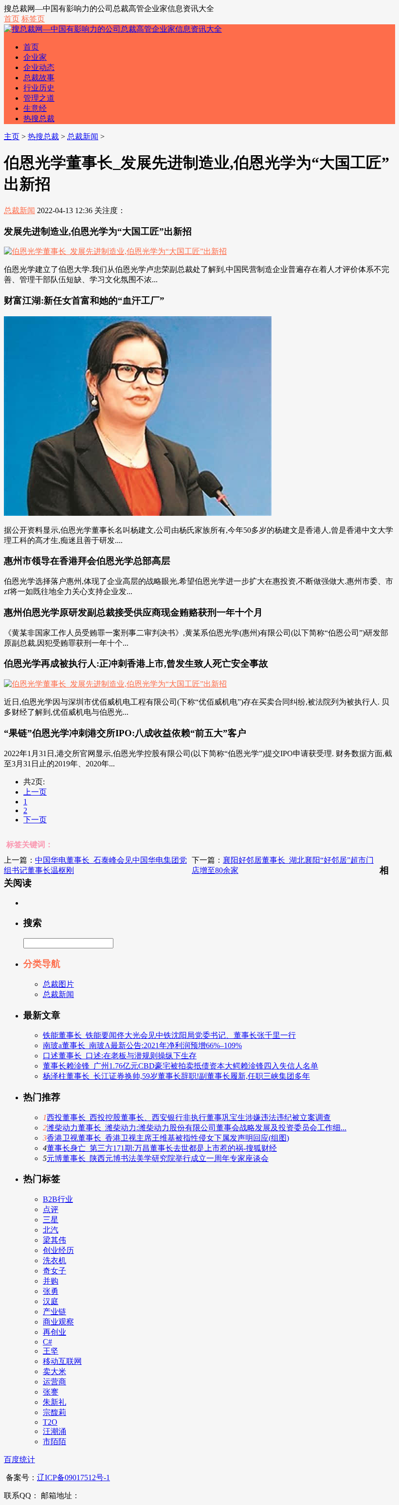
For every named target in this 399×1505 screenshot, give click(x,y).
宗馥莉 (54, 1412)
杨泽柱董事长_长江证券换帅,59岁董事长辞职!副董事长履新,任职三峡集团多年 (176, 1076)
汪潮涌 (54, 1431)
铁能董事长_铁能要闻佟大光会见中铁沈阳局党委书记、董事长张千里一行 (169, 1035)
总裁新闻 (82, 136)
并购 (50, 1281)
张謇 (50, 1392)
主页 (11, 136)
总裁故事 (38, 77)
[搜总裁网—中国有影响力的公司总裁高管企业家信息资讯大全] (113, 29)
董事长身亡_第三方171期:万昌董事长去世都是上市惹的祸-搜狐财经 (162, 1148)
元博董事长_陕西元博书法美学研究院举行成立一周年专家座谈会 (158, 1158)
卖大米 (54, 1371)
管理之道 (38, 98)
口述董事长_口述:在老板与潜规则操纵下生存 (120, 1056)
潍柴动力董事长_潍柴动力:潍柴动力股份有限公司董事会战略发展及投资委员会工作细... (196, 1128)
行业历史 (38, 88)
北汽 (50, 1230)
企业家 (35, 57)
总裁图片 (58, 984)
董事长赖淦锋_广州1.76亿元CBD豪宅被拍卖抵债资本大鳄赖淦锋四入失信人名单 (180, 1066)
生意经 (35, 108)
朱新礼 (54, 1402)
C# (47, 1342)
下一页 (35, 820)
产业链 (54, 1311)
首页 (11, 19)
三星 (50, 1219)
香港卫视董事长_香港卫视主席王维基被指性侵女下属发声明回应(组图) (168, 1138)
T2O (50, 1422)
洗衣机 (54, 1260)
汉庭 (50, 1301)
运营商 (54, 1382)
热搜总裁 (38, 118)
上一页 (35, 792)
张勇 (50, 1291)
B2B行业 (58, 1199)
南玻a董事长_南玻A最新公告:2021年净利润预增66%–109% (142, 1045)
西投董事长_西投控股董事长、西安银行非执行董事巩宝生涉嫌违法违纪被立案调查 (189, 1117)
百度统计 (19, 1459)
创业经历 (58, 1250)
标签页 (33, 19)
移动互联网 (62, 1361)
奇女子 (54, 1271)
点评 (50, 1209)
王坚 (50, 1351)
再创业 (54, 1332)
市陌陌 (54, 1441)
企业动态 (38, 67)
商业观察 (58, 1322)
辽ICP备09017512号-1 (73, 1477)
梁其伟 (54, 1240)
